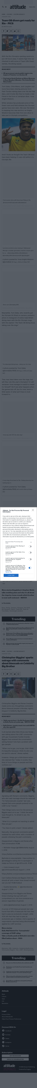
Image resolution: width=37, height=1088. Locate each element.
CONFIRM (11, 575)
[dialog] (18, 544)
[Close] (33, 510)
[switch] (30, 546)
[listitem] (18, 542)
